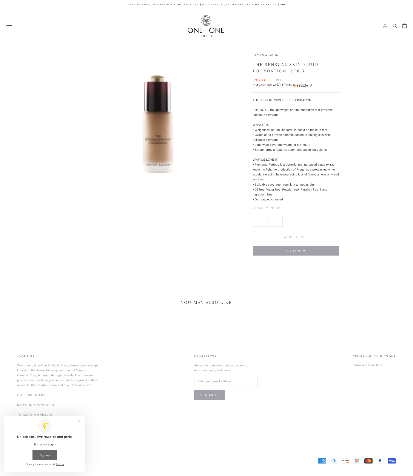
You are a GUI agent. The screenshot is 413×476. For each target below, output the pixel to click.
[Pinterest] (278, 207)
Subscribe (209, 395)
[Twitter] (272, 207)
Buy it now (295, 251)
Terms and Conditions (368, 365)
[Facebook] (267, 207)
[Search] (395, 25)
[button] (296, 85)
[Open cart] (404, 25)
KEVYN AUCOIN (266, 54)
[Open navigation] (9, 25)
